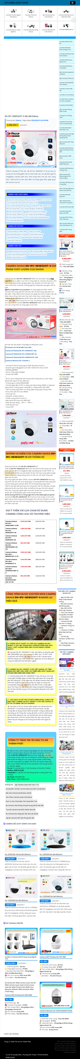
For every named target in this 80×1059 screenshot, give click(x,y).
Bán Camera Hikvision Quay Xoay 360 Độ (67, 189)
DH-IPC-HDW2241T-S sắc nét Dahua (21, 116)
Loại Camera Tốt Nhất (34, 200)
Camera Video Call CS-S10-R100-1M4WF (67, 467)
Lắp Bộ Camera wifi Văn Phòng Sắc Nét (20, 818)
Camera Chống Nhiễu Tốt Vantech (67, 83)
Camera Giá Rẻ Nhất (66, 105)
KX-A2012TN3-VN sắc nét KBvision (18, 854)
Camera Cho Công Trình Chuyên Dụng (66, 122)
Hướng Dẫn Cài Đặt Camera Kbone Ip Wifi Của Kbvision (25, 789)
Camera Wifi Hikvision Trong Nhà (66, 183)
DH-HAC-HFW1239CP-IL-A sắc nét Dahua (65, 362)
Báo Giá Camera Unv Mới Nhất (67, 669)
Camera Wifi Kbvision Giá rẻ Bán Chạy (31, 237)
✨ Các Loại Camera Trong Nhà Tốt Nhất (66, 614)
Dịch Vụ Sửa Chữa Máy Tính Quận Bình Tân (21, 801)
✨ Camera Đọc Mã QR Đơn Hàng (66, 618)
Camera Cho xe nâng (67, 95)
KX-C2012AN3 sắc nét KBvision (51, 896)
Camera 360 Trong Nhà (66, 230)
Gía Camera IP (46, 200)
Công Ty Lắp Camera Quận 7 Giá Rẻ (66, 794)
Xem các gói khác (12, 1034)
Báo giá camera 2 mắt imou (15, 214)
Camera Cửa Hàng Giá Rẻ (66, 706)
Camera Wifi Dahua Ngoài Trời (66, 61)
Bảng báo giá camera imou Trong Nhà (35, 212)
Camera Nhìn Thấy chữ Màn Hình (41, 206)
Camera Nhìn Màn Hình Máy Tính (65, 129)
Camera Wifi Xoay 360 (67, 207)
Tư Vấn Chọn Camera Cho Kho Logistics (66, 100)
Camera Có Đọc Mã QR (66, 89)
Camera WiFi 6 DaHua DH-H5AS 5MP (18, 995)
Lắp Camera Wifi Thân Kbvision (67, 143)
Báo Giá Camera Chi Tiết (30, 203)
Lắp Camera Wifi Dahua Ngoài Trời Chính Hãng (65, 176)
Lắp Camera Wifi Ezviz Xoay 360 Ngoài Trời (66, 224)
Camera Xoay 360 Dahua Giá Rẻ (65, 212)
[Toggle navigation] (72, 2)
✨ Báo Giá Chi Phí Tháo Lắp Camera (65, 609)
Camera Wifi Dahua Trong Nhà (66, 67)
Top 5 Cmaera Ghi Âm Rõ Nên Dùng (35, 214)
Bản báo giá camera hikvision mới (17, 200)
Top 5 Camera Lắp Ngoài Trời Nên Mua (32, 209)
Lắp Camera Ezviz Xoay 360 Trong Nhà (66, 201)
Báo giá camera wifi (13, 209)
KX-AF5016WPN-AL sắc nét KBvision (66, 412)
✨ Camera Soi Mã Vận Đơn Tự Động (65, 622)
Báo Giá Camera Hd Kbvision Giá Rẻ (18, 793)
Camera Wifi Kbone (12, 237)
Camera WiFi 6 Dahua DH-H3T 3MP (53, 957)
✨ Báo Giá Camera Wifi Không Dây (66, 605)
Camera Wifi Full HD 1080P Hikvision (66, 163)
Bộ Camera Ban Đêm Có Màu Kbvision (42, 251)
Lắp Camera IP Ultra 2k (67, 78)
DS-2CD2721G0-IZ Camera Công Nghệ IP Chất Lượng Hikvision (67, 253)
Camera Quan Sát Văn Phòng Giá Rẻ (66, 752)
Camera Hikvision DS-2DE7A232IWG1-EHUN (56, 1011)
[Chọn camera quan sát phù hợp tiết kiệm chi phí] (74, 20)
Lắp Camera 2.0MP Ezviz (65, 157)
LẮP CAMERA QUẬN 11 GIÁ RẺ (16, 3)
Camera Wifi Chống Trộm (14, 240)
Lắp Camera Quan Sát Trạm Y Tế (27, 785)
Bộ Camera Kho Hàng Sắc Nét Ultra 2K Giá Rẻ (22, 814)
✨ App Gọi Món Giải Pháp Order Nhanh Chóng (66, 599)
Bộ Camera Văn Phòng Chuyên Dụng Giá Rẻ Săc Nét (25, 805)
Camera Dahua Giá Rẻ (66, 42)
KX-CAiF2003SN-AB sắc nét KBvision (66, 310)
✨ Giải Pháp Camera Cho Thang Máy (66, 644)
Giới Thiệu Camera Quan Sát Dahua (19, 797)
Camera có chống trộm (66, 116)
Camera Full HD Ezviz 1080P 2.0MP (16, 231)
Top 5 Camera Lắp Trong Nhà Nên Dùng (37, 217)
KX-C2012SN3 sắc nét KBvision (16, 900)
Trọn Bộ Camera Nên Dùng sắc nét (17, 254)
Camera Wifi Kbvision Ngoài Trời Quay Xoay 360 (66, 150)
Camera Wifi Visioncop (36, 234)
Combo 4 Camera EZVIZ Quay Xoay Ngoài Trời (66, 566)
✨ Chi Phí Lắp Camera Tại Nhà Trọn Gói (66, 639)
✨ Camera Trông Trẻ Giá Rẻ (66, 627)
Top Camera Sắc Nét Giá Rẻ (15, 220)
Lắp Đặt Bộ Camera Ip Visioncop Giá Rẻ (18, 251)
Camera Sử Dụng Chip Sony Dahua (67, 55)
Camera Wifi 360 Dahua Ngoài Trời (65, 48)
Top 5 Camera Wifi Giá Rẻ (14, 203)
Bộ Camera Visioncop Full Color (37, 254)
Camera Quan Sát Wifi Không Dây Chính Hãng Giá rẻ (67, 136)
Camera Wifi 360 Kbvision (65, 195)
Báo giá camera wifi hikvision (16, 217)
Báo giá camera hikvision (14, 212)
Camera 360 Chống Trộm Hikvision (66, 218)
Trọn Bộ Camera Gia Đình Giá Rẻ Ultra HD (20, 810)
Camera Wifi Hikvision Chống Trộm (66, 169)
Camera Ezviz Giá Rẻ (34, 231)
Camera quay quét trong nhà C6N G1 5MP (67, 499)
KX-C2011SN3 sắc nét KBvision (51, 854)
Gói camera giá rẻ (14, 923)
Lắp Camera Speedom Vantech (67, 73)
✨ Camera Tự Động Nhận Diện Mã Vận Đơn (66, 632)
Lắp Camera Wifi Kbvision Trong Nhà (17, 234)
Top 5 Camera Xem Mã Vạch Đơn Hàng (18, 206)
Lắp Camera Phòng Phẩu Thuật (66, 110)
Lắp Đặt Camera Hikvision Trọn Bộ (16, 257)
